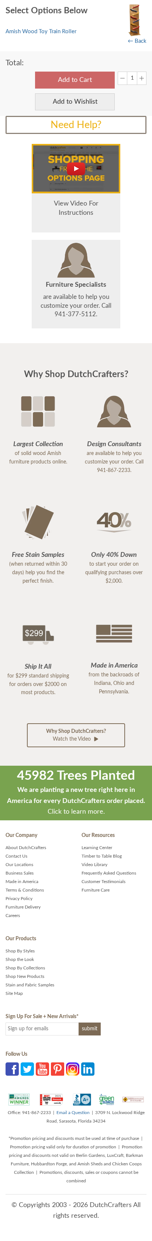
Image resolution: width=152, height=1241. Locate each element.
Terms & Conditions (25, 890)
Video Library (94, 864)
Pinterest (57, 1069)
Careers (13, 915)
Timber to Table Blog (102, 856)
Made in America (22, 881)
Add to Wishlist (75, 102)
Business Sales (20, 873)
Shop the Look (20, 959)
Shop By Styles (20, 951)
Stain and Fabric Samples (30, 985)
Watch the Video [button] (76, 735)
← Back (137, 41)
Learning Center (97, 847)
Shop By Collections (25, 968)
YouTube (42, 1069)
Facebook (12, 1069)
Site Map (14, 993)
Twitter (27, 1069)
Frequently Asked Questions (109, 873)
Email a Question (73, 1112)
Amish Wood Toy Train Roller (41, 31)
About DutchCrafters (26, 847)
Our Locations (19, 864)
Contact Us (16, 856)
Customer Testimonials (103, 881)
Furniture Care (96, 890)
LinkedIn (87, 1069)
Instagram (72, 1069)
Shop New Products (25, 976)
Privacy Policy (19, 898)
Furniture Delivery (23, 907)
